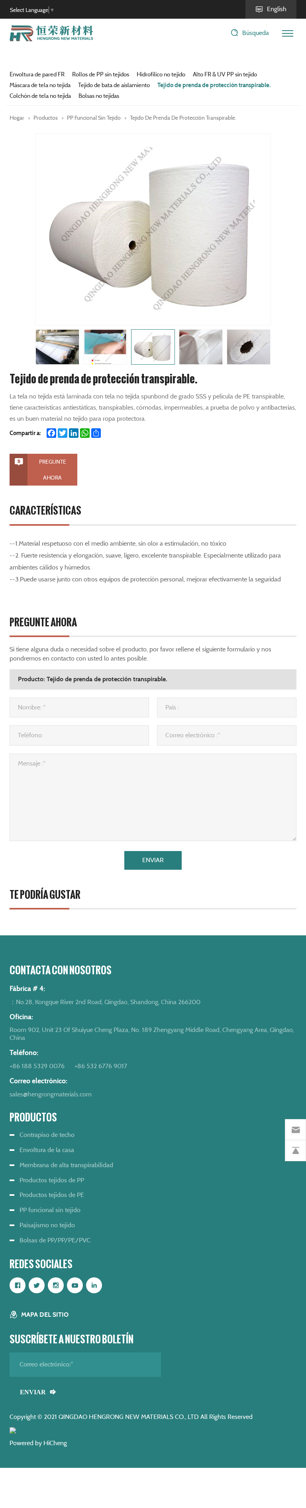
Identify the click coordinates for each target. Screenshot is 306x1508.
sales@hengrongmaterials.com (51, 1094)
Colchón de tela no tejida (40, 95)
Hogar (17, 117)
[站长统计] (13, 1430)
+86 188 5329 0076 (37, 1066)
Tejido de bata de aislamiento (114, 85)
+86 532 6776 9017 (101, 1066)
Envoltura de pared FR (37, 74)
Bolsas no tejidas (98, 95)
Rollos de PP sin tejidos (100, 74)
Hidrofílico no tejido (161, 74)
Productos (45, 117)
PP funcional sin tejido (94, 117)
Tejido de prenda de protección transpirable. (214, 85)
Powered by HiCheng (38, 1443)
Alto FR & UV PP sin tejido (225, 74)
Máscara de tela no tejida (40, 85)
